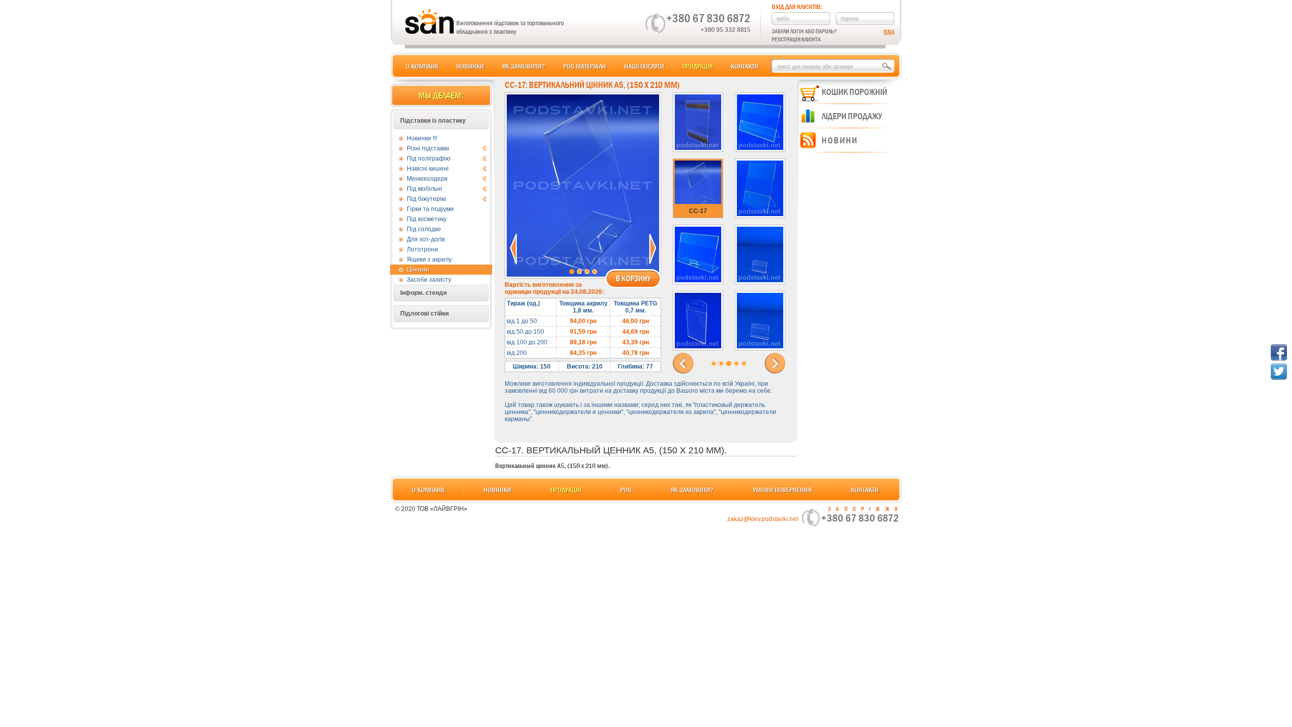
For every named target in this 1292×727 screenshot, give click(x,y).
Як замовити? (523, 66)
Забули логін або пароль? (804, 31)
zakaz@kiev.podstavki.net (762, 519)
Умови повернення (782, 490)
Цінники (418, 269)
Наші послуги (644, 66)
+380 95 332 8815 (725, 29)
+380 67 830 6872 (708, 18)
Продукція (697, 66)
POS (625, 490)
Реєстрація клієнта (796, 39)
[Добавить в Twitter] (1279, 372)
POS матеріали (584, 66)
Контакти (745, 66)
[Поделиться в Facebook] (1279, 352)
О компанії (422, 66)
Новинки (470, 66)
